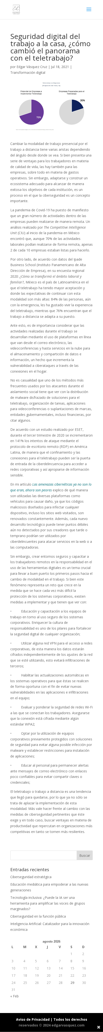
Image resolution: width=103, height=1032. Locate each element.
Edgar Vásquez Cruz (32, 66)
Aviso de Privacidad (33, 1019)
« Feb (14, 996)
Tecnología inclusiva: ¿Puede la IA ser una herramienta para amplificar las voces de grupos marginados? (47, 903)
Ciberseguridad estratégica (31, 877)
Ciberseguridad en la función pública (38, 916)
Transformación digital (27, 72)
